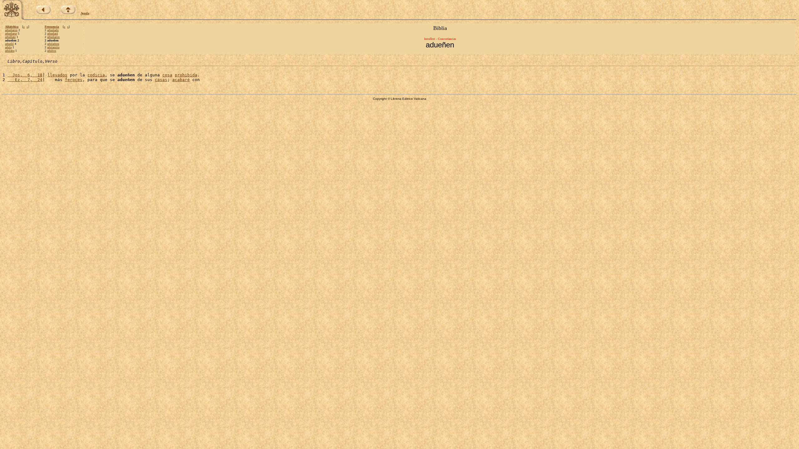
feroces (73, 79)
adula (8, 47)
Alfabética (11, 26)
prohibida (186, 75)
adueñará (52, 33)
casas (161, 79)
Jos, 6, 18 (24, 75)
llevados (57, 75)
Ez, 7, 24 (24, 79)
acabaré (181, 79)
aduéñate (10, 37)
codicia (96, 75)
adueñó (9, 44)
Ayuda (85, 13)
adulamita (53, 47)
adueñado (53, 30)
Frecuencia (52, 26)
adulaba (9, 50)
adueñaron (11, 30)
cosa (167, 75)
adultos (51, 50)
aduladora (53, 44)
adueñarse (11, 33)
